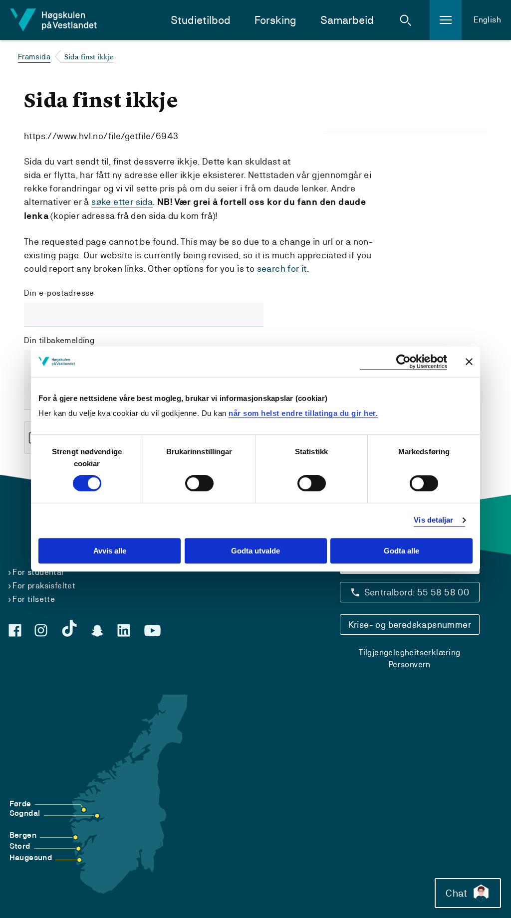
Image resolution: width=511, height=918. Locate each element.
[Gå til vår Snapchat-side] (97, 631)
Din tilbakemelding (59, 340)
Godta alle (401, 551)
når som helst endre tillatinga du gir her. (303, 413)
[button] (406, 20)
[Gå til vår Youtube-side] (152, 631)
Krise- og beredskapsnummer (409, 624)
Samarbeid (347, 20)
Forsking (275, 20)
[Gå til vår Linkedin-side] (124, 630)
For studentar (38, 572)
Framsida (34, 56)
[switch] (199, 484)
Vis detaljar (433, 520)
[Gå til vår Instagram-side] (41, 630)
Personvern (410, 664)
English (487, 19)
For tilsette (33, 599)
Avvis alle (109, 551)
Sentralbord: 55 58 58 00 (417, 592)
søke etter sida (122, 201)
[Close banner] (469, 361)
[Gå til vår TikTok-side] (69, 628)
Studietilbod (201, 20)
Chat (456, 893)
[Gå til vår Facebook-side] (15, 630)
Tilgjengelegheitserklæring (409, 652)
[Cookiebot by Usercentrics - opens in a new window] (403, 361)
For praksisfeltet (43, 585)
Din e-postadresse (59, 293)
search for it (282, 268)
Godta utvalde (255, 551)
